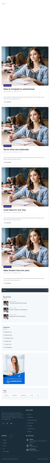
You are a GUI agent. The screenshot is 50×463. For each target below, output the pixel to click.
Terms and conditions (32, 420)
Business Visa (18, 91)
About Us (30, 414)
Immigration (23, 395)
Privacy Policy (30, 423)
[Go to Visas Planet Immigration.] (2, 23)
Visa (38, 395)
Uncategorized (25, 347)
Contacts (29, 431)
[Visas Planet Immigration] (9, 3)
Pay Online (30, 425)
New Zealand (6, 451)
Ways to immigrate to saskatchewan (19, 89)
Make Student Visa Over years (16, 270)
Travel (31, 395)
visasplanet (8, 91)
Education (14, 395)
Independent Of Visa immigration (18, 316)
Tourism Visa (25, 344)
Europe (4, 445)
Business (6, 395)
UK (3, 448)
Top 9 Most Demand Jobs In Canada (18, 303)
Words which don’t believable (16, 149)
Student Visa (18, 272)
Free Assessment (31, 428)
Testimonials (30, 417)
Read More (8, 101)
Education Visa (18, 152)
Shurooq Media (45, 459)
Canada (4, 440)
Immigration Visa (19, 212)
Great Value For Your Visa (15, 210)
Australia (5, 442)
